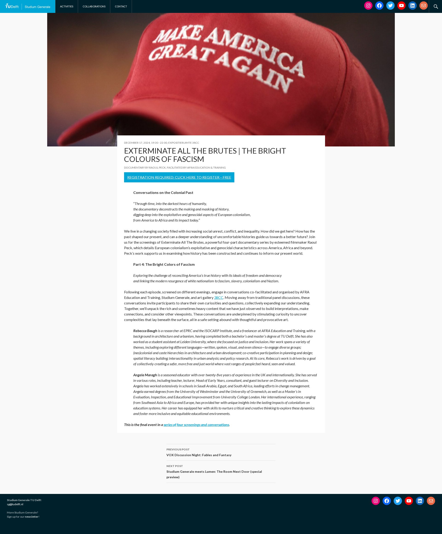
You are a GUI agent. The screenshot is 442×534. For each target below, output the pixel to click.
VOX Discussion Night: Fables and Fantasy (198, 452)
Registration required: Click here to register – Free (179, 177)
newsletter (31, 516)
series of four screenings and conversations (196, 424)
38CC (218, 297)
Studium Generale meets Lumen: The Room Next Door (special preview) (214, 471)
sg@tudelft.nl (15, 504)
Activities (66, 6)
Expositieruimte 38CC (183, 142)
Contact (121, 6)
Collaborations (94, 6)
